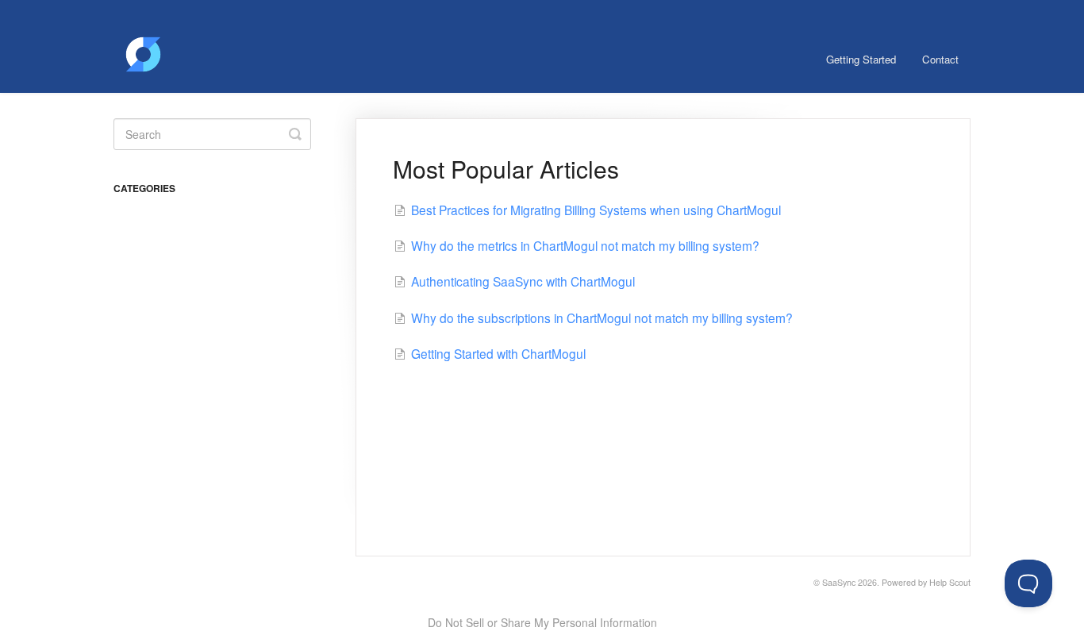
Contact (940, 59)
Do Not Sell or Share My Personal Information (542, 622)
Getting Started (861, 59)
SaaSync (838, 582)
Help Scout (950, 582)
